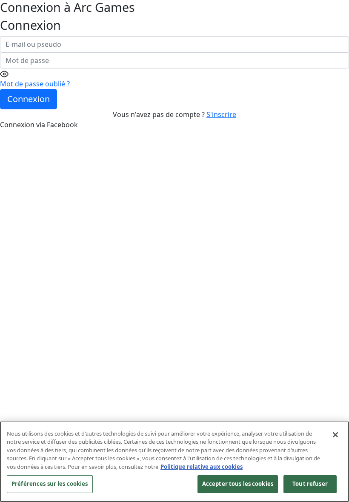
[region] (174, 461)
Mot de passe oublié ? (35, 83)
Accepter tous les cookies (237, 484)
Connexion (28, 99)
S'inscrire (221, 114)
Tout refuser (310, 484)
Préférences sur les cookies (49, 484)
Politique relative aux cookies (201, 467)
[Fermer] (335, 434)
